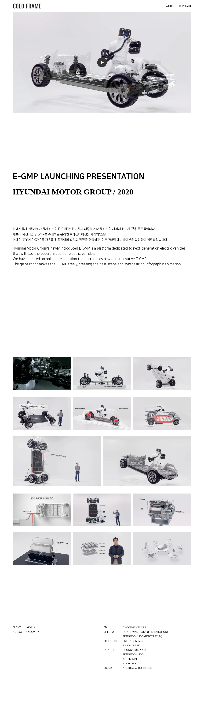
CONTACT (185, 6)
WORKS (170, 6)
